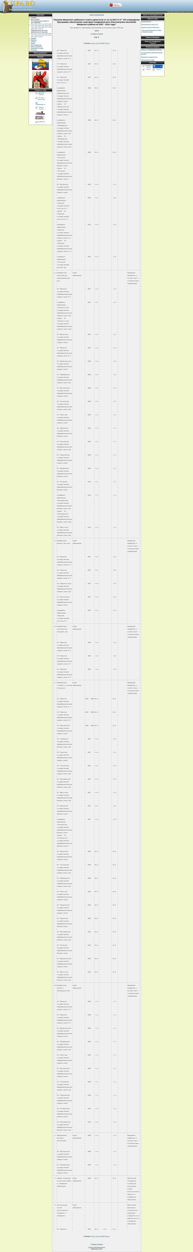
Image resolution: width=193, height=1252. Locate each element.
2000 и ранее (38, 37)
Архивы (33, 38)
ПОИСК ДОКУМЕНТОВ (96, 15)
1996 (49, 27)
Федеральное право (148, 60)
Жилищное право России (149, 57)
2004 (42, 25)
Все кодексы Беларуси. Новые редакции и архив (152, 31)
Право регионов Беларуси (96, 1247)
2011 (39, 24)
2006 (36, 25)
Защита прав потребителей (150, 27)
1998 (42, 27)
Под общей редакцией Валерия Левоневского (180, 12)
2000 (36, 27)
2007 (32, 25)
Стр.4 (107, 43)
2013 (32, 24)
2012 (36, 24)
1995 (32, 29)
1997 (46, 27)
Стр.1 (93, 43)
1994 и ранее (38, 29)
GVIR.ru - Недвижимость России (152, 49)
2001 (32, 27)
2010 (42, 24)
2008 (49, 24)
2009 (46, 24)
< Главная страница (96, 34)
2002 (49, 25)
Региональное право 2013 (150, 24)
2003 (46, 25)
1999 (39, 27)
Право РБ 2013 (146, 21)
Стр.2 (98, 43)
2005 (39, 25)
